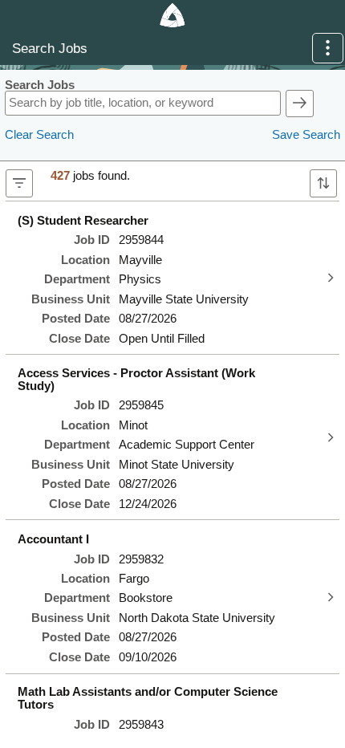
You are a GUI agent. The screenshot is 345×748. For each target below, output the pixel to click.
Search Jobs (40, 85)
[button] (328, 48)
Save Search (306, 134)
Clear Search (39, 134)
